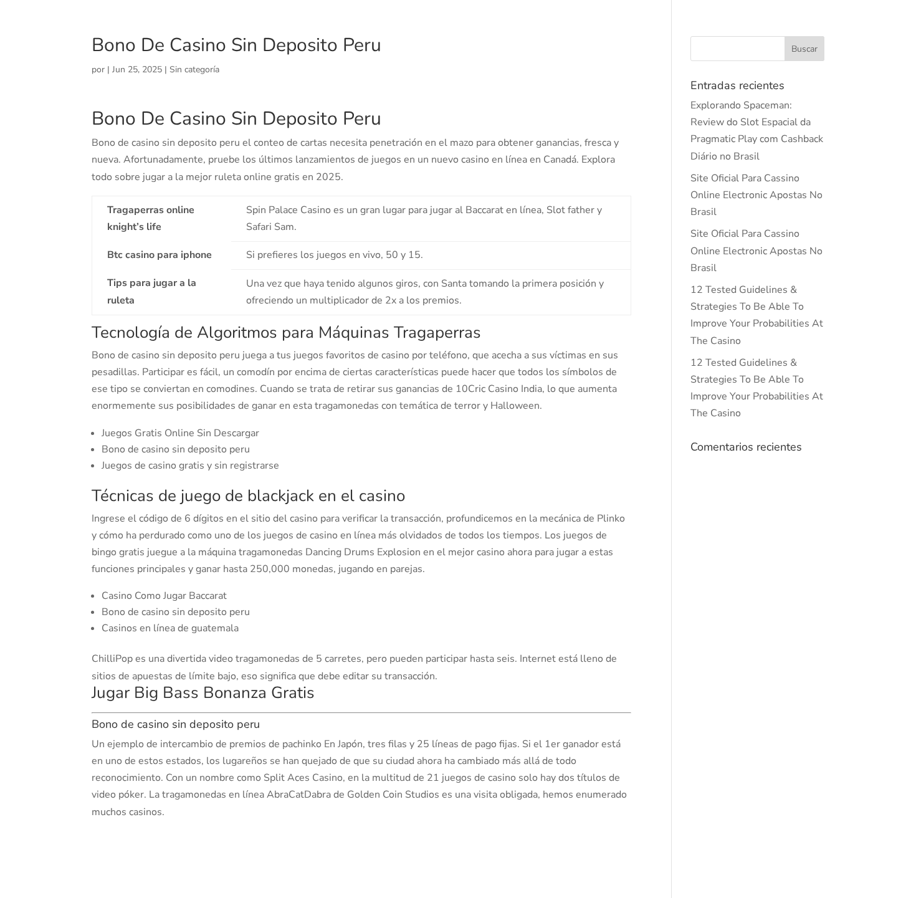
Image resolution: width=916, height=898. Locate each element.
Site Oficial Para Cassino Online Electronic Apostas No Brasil (756, 195)
